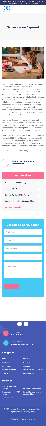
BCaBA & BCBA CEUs (9, 370)
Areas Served (28, 374)
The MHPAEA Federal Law (33, 370)
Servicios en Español (13, 207)
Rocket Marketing (28, 419)
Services (5, 362)
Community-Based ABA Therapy (17, 195)
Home (4, 359)
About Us (26, 359)
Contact (26, 366)
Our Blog (26, 362)
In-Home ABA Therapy (13, 189)
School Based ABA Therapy (15, 183)
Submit (11, 286)
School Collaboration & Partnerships (23, 162)
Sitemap (5, 374)
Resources (6, 366)
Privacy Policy (29, 411)
